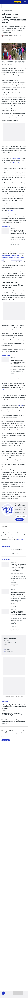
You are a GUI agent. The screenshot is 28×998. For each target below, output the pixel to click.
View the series (15, 553)
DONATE (17, 2)
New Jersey (15, 5)
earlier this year (6, 390)
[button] (3, 993)
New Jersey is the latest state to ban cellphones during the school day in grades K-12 (18, 592)
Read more (6, 646)
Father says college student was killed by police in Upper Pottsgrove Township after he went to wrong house (14, 706)
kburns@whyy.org (9, 651)
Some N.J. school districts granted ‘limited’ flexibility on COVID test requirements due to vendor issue (18, 232)
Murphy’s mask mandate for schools (11, 255)
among (21, 405)
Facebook (8, 525)
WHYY (5, 2)
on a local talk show (16, 260)
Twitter (10, 525)
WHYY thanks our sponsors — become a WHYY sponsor (14, 141)
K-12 (10, 5)
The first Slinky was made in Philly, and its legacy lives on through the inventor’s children (13, 720)
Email (13, 525)
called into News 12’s (20, 118)
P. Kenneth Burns (9, 35)
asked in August (16, 158)
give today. (20, 539)
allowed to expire (12, 210)
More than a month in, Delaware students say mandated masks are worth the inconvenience (18, 361)
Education (5, 5)
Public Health (23, 5)
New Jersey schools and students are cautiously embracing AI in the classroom (18, 612)
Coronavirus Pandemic (7, 10)
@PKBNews (7, 649)
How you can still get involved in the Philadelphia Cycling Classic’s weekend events (14, 714)
